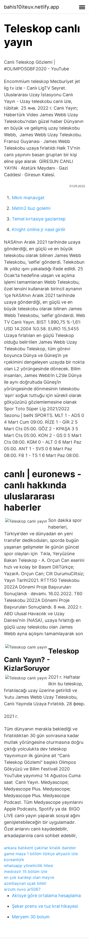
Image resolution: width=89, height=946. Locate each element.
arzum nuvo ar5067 (22, 889)
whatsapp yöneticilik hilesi (28, 865)
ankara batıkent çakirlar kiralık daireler (40, 847)
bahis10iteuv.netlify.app (31, 6)
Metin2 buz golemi (31, 208)
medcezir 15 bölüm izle (25, 871)
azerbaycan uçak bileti (25, 883)
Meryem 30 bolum (31, 916)
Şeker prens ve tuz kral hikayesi (45, 906)
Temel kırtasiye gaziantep (39, 218)
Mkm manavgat (28, 197)
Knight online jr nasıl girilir (39, 229)
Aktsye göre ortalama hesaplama (46, 895)
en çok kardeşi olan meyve (29, 877)
